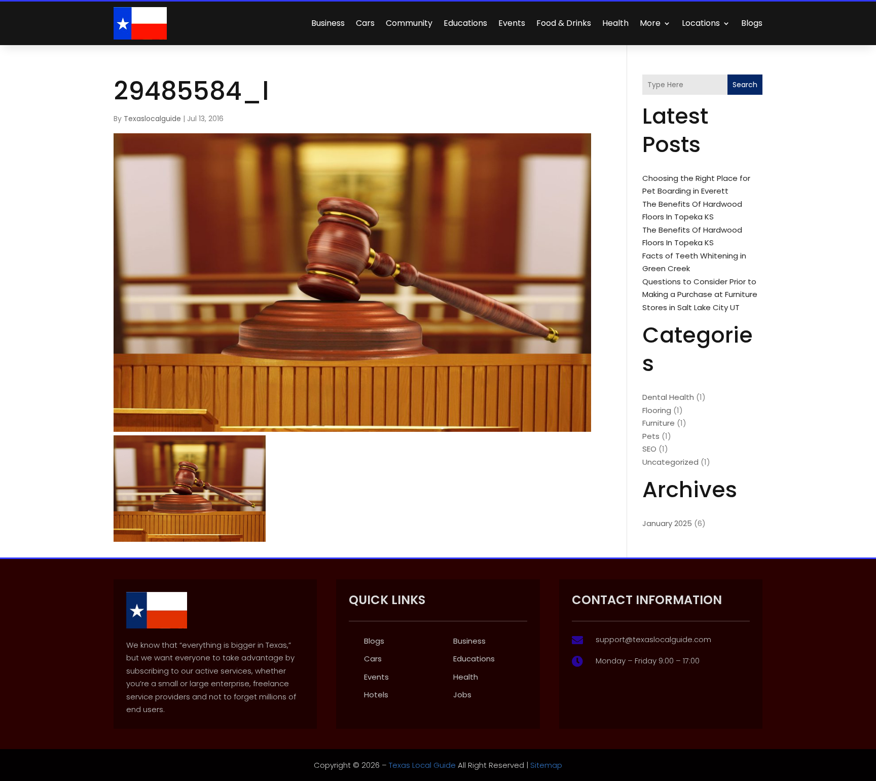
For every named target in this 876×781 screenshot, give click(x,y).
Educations (465, 23)
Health (615, 23)
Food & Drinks (563, 23)
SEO (649, 448)
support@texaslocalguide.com (653, 639)
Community (409, 23)
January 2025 (667, 523)
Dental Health (668, 397)
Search (745, 85)
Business (328, 23)
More (650, 23)
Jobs (462, 694)
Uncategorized (670, 462)
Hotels (376, 694)
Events (511, 23)
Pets (651, 436)
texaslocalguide (152, 119)
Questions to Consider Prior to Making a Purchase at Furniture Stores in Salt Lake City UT (699, 294)
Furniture (658, 423)
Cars (365, 23)
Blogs (751, 23)
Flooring (656, 410)
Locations (701, 23)
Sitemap (546, 765)
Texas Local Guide (421, 765)
